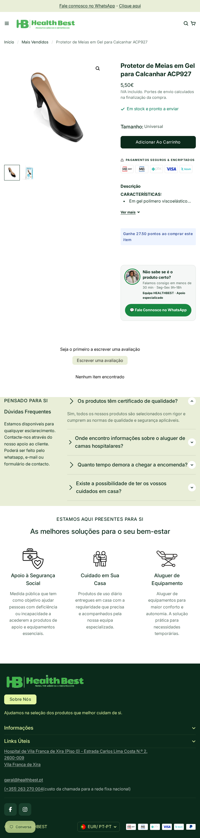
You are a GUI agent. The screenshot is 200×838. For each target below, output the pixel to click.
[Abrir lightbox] (97, 68)
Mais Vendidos (35, 42)
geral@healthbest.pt (23, 779)
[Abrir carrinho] (193, 23)
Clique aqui (130, 5)
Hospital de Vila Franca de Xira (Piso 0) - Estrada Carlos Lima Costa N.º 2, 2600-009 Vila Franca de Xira (75, 758)
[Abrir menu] (7, 23)
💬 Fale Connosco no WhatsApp (158, 310)
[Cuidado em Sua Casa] (100, 590)
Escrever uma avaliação (100, 360)
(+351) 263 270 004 (23, 788)
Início (9, 42)
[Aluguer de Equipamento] (167, 593)
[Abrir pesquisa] (186, 23)
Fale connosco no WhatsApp (87, 5)
